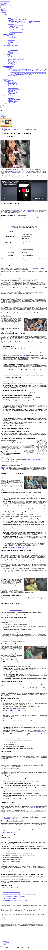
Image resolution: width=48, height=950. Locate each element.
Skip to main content (4, 2)
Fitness (11, 25)
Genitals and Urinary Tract (23, 72)
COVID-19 (17, 70)
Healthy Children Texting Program (15, 89)
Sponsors (10, 100)
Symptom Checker (11, 93)
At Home (10, 48)
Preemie (18, 22)
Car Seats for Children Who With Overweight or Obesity (14, 896)
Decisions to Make (14, 19)
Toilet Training (20, 25)
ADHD (16, 69)
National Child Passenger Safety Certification (12, 827)
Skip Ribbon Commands (5, 1)
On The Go (10, 53)
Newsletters (10, 91)
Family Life (8, 55)
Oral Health (10, 42)
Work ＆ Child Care (12, 64)
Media (9, 60)
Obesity (32, 73)
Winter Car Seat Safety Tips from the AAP (34, 459)
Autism (27, 69)
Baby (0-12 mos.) (11, 20)
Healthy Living (9, 35)
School (21, 29)
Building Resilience (14, 37)
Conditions (10, 68)
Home (1, 11)
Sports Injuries (13, 76)
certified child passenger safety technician (30, 211)
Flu (43, 70)
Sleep (21, 22)
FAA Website (41, 817)
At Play (9, 51)
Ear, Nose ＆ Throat (34, 70)
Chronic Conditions (39, 69)
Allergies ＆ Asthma (22, 69)
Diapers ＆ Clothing (35, 21)
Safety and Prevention (10, 46)
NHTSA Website (41, 731)
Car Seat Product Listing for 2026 (9, 889)
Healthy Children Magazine (13, 86)
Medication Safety (14, 50)
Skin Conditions (17, 74)
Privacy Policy (6, 942)
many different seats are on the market (19, 172)
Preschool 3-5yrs (11, 26)
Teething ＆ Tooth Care (27, 22)
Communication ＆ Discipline (16, 57)
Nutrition (15, 22)
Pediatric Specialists (14, 62)
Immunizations (11, 52)
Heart (18, 73)
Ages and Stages (9, 15)
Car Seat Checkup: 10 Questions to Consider (12, 887)
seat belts (11, 647)
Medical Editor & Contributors (14, 99)
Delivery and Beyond (22, 19)
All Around (10, 47)
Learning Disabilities (27, 73)
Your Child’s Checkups (12, 16)
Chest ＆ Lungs (32, 69)
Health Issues (8, 67)
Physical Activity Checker (13, 92)
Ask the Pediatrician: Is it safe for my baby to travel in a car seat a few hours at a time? (20, 894)
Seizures (36, 73)
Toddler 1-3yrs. (11, 24)
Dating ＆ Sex (13, 32)
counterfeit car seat (36, 721)
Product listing (26, 258)
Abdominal (12, 69)
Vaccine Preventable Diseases (14, 78)
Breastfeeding (21, 21)
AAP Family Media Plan (13, 84)
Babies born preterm (4, 467)
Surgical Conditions (25, 74)
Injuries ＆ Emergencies (13, 75)
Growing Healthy (11, 40)
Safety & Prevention (12, 129)
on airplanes (34, 807)
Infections (21, 73)
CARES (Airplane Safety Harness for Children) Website (11, 818)
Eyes (39, 70)
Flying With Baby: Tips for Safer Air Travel (11, 892)
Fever (41, 70)
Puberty (18, 29)
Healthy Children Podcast (13, 88)
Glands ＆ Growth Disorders (34, 72)
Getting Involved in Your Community (15, 59)
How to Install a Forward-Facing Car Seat (19, 547)
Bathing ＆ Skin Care (14, 21)
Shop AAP (5, 103)
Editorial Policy (6, 944)
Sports (9, 44)
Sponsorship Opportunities (13, 101)
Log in (1, 4)
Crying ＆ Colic (27, 21)
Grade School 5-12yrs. (12, 28)
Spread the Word (11, 102)
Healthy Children (3, 129)
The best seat (21, 703)
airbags (12, 756)
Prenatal (9, 18)
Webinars (10, 94)
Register (5, 4)
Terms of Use (5, 943)
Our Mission (8, 96)
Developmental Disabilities (25, 70)
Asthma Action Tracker (12, 83)
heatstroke (8, 853)
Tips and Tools (8, 81)
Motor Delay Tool (11, 90)
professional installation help (16, 210)
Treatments (31, 74)
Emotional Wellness (12, 36)
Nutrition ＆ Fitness (14, 27)
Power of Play (11, 63)
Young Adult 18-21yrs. (12, 33)
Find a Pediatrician (11, 85)
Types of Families (25, 57)
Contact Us (5, 940)
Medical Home (11, 61)
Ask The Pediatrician (12, 82)
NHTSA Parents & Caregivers (9, 832)
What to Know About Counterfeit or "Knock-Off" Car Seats (15, 900)
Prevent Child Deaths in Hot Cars (9, 898)
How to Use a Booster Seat (16, 610)
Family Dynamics (11, 56)
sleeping (23, 355)
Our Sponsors (4, 3)
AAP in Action (11, 98)
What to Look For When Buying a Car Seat (19, 710)
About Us (5, 941)
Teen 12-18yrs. (11, 30)
